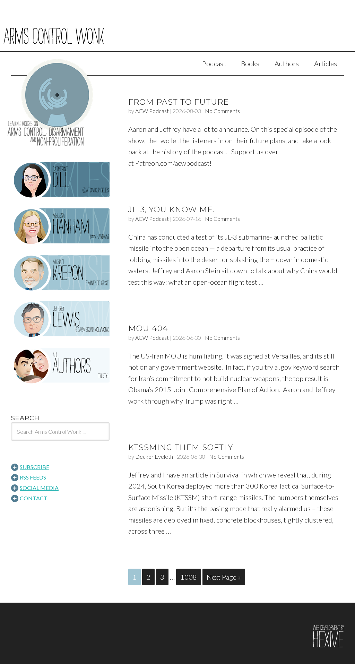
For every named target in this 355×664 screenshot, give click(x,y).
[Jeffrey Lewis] (60, 319)
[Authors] (60, 366)
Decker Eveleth (154, 456)
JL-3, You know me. (171, 209)
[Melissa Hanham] (60, 226)
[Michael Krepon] (60, 273)
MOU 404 (148, 328)
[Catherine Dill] (60, 180)
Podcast (214, 63)
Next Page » (224, 577)
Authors (287, 63)
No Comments (222, 110)
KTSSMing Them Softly (180, 447)
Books (250, 63)
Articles (325, 63)
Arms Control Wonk (177, 30)
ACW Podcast (152, 110)
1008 (188, 577)
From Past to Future (178, 102)
